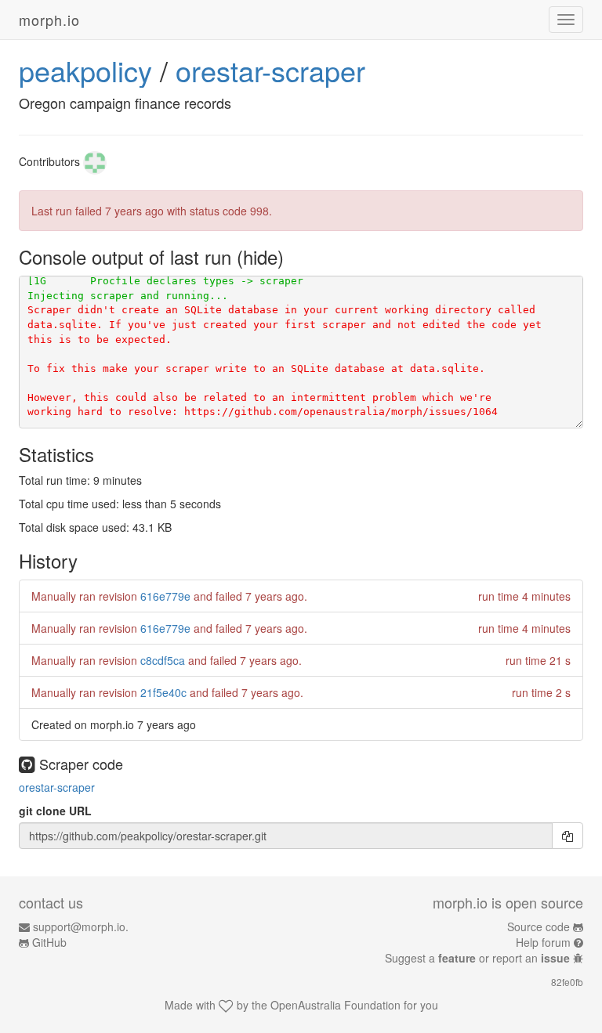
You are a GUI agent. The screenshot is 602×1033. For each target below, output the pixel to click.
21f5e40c (163, 692)
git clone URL (55, 810)
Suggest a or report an (477, 958)
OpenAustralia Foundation (335, 1005)
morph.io (49, 19)
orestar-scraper (270, 70)
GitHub (49, 942)
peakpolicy (85, 70)
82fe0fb (567, 981)
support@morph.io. (81, 926)
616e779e (165, 596)
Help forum (543, 942)
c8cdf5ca (162, 660)
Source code (538, 926)
